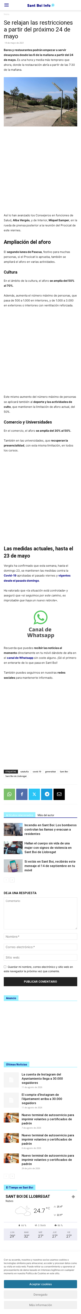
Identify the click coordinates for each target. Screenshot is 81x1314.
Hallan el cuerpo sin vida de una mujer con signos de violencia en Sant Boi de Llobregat (48, 847)
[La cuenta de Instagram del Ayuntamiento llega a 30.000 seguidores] (11, 1079)
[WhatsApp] (9, 794)
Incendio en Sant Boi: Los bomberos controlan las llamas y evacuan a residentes (50, 829)
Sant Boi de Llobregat (16, 776)
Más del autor (46, 815)
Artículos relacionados (19, 815)
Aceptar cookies (40, 1284)
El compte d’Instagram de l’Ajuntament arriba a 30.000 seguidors (42, 1099)
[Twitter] (34, 794)
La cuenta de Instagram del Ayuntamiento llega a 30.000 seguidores (42, 1078)
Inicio (6, 14)
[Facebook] (22, 794)
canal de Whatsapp (20, 658)
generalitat (50, 771)
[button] (6, 5)
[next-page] (12, 880)
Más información (40, 1305)
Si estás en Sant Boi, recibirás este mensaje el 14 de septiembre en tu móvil (50, 866)
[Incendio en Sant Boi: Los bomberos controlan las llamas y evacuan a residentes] (13, 829)
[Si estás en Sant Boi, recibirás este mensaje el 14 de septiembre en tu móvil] (13, 865)
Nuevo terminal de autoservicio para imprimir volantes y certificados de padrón (48, 1119)
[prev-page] (6, 880)
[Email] (59, 794)
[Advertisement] (40, 172)
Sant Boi (64, 771)
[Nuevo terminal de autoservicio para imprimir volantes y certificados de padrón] (11, 1118)
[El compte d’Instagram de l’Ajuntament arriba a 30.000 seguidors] (11, 1100)
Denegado (40, 1294)
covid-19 (37, 771)
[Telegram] (46, 794)
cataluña (24, 771)
